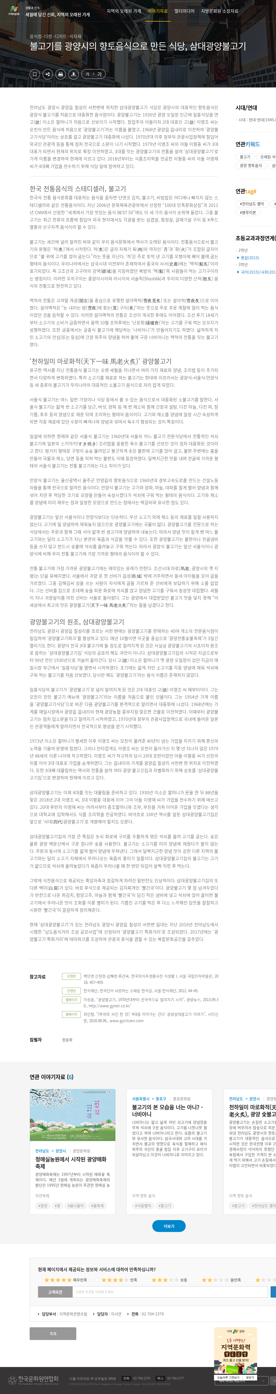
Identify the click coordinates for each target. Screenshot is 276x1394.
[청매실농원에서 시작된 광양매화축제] (72, 1115)
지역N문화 (16, 10)
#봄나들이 (76, 1205)
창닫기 (250, 1377)
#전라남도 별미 (252, 203)
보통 (183, 1279)
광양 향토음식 (251, 165)
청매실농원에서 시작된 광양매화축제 (70, 1163)
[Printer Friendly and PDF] (61, 77)
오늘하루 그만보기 (228, 1377)
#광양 (42, 1205)
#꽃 (57, 1205)
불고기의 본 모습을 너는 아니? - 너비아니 (167, 1111)
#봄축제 (97, 1205)
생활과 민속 (57, 12)
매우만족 (80, 1279)
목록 (53, 1333)
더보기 (169, 1226)
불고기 (245, 156)
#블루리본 (248, 212)
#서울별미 (143, 1205)
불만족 (235, 1279)
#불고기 (164, 1205)
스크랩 (35, 74)
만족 (133, 1279)
